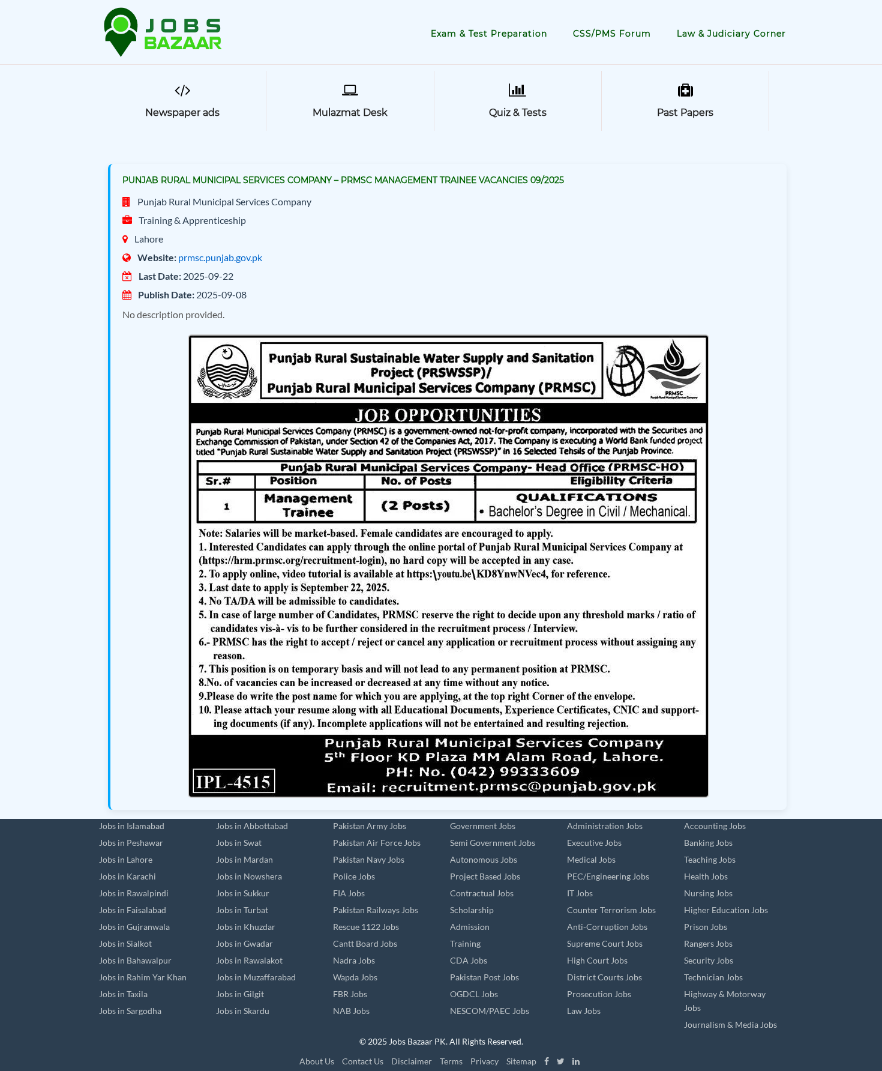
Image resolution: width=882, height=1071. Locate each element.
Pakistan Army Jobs (369, 826)
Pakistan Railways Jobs (375, 910)
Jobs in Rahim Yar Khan (143, 977)
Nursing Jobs (708, 893)
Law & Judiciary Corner (731, 33)
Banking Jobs (708, 842)
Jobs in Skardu (242, 1011)
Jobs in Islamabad (131, 826)
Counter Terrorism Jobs (611, 910)
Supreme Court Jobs (605, 943)
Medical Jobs (591, 859)
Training (465, 943)
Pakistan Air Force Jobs (377, 842)
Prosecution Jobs (599, 994)
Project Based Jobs (485, 876)
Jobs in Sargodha (130, 1011)
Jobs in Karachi (127, 876)
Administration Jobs (605, 826)
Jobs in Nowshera (249, 876)
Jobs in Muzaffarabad (256, 977)
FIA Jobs (349, 893)
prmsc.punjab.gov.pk (220, 257)
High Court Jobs (597, 960)
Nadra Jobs (354, 960)
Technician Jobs (713, 977)
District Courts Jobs (604, 977)
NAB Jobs (351, 1011)
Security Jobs (708, 960)
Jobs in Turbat (242, 910)
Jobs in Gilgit (240, 994)
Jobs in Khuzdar (245, 927)
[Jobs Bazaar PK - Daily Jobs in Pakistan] (165, 31)
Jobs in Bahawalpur (135, 960)
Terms (451, 1061)
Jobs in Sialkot (125, 943)
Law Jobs (584, 1011)
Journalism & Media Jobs (730, 1024)
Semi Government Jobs (492, 842)
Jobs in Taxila (123, 994)
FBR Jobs (350, 994)
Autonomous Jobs (483, 859)
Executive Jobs (594, 842)
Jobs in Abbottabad (252, 826)
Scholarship (472, 910)
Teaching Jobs (710, 859)
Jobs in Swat (239, 842)
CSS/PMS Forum (612, 33)
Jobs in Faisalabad (132, 910)
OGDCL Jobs (474, 994)
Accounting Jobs (715, 826)
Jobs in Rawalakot (249, 960)
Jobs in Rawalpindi (134, 893)
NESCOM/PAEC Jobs (489, 1011)
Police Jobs (354, 876)
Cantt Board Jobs (365, 943)
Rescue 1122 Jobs (366, 927)
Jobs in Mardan (244, 859)
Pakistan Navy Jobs (368, 859)
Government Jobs (482, 826)
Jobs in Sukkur (242, 893)
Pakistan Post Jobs (484, 977)
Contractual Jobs (482, 893)
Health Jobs (706, 876)
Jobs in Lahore (125, 859)
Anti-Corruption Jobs (607, 927)
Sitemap (521, 1061)
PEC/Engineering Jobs (608, 876)
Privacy (484, 1061)
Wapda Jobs (355, 977)
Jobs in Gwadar (244, 943)
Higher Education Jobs (726, 910)
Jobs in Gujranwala (134, 927)
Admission (470, 927)
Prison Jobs (705, 927)
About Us (316, 1061)
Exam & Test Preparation (489, 33)
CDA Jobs (468, 960)
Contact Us (362, 1061)
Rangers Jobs (708, 943)
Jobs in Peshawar (131, 842)
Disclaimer (411, 1061)
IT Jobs (580, 893)
